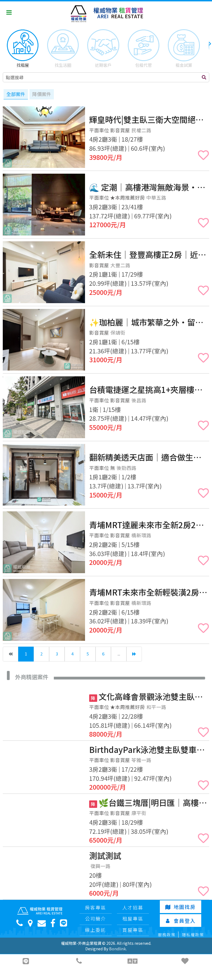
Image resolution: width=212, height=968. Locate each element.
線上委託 (95, 929)
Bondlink (117, 948)
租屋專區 (132, 918)
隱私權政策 (193, 934)
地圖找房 (185, 906)
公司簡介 (95, 918)
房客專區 (95, 907)
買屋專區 (132, 929)
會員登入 (185, 920)
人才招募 (132, 907)
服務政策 (167, 934)
